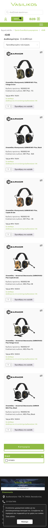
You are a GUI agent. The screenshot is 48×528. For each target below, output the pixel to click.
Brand (7, 456)
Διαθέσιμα (27, 39)
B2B (33, 19)
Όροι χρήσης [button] (10, 516)
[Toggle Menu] (41, 25)
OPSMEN (11, 460)
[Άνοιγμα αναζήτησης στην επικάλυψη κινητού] (24, 12)
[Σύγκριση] (41, 52)
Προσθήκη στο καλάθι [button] (23, 106)
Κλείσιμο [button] (24, 522)
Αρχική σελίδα (6, 30)
